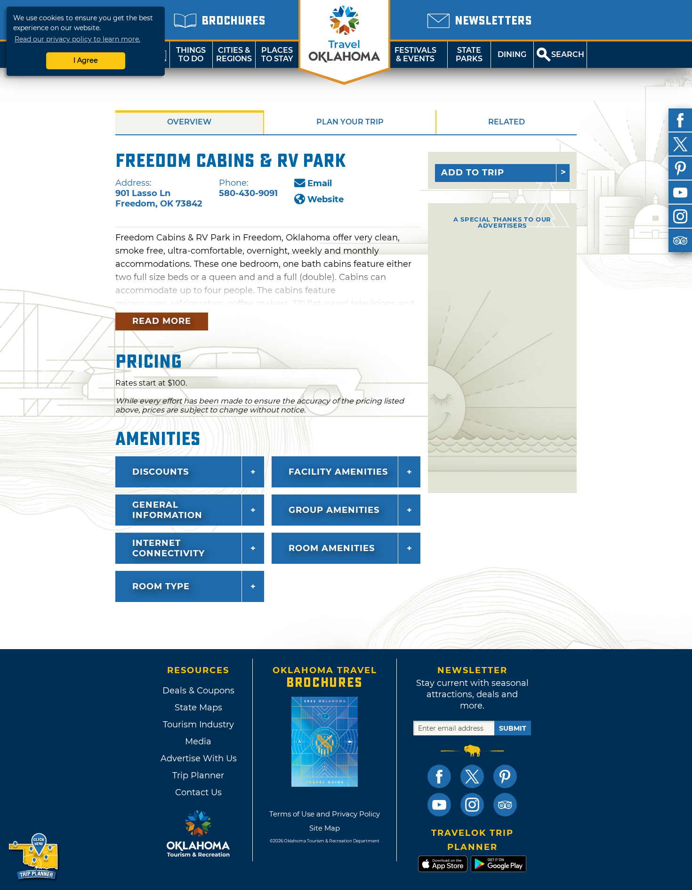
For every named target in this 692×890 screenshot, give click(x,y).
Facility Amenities (338, 472)
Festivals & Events (415, 54)
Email (319, 183)
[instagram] (680, 216)
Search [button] (567, 54)
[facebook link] (439, 776)
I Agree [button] (85, 60)
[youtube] (680, 192)
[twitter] (680, 144)
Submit (512, 728)
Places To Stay (277, 54)
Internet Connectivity (168, 548)
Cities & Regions (234, 54)
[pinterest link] (505, 776)
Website (325, 199)
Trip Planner (198, 775)
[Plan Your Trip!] (34, 857)
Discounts (160, 472)
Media (198, 741)
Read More (161, 321)
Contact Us (198, 792)
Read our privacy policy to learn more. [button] (77, 39)
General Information (167, 510)
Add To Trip (472, 172)
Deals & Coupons (198, 690)
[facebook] (680, 120)
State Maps (198, 707)
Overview (189, 121)
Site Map (324, 828)
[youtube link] (439, 804)
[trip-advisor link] (505, 804)
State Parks (469, 54)
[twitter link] (472, 776)
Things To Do (191, 54)
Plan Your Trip (350, 121)
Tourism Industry (198, 724)
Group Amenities (334, 510)
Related (506, 121)
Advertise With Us (198, 758)
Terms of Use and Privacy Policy (324, 813)
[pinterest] (680, 168)
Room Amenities (332, 548)
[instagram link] (472, 804)
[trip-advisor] (680, 240)
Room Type (161, 586)
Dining (512, 54)
